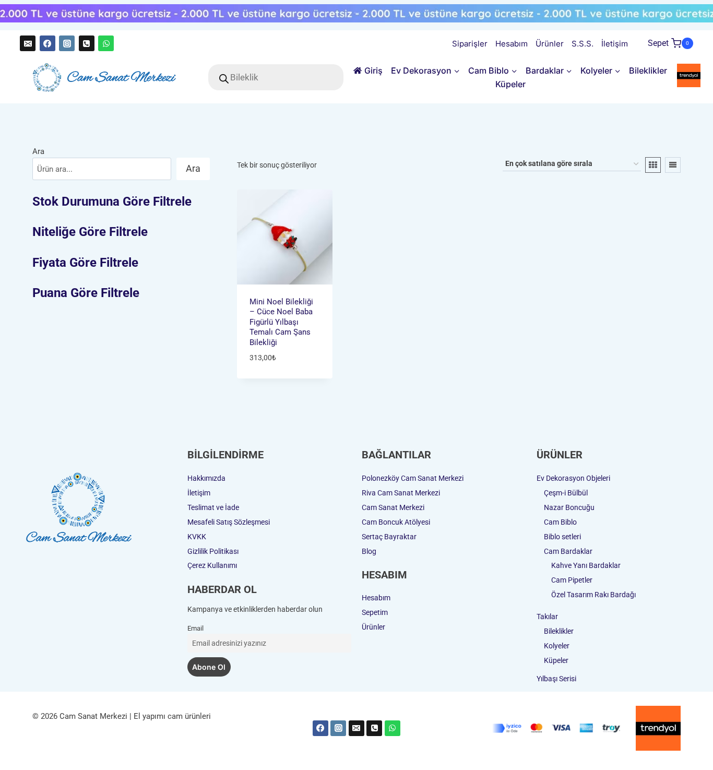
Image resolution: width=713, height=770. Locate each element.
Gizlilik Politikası (213, 551)
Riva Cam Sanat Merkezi (401, 493)
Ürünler (550, 44)
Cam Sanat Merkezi (393, 507)
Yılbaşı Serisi (556, 678)
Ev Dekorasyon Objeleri (573, 478)
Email (195, 628)
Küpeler (510, 84)
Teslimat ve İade (213, 507)
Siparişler (470, 44)
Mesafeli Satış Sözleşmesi (228, 522)
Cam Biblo (560, 522)
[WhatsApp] (106, 43)
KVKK (196, 536)
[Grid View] (653, 165)
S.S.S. (582, 44)
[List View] (673, 165)
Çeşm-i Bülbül (566, 493)
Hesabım (511, 44)
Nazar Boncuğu (569, 507)
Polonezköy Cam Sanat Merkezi (413, 478)
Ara (38, 151)
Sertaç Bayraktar (389, 536)
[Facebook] (47, 43)
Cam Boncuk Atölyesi (396, 522)
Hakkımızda (206, 478)
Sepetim (375, 612)
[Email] (27, 43)
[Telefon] (86, 43)
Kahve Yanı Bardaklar (586, 565)
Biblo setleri (562, 536)
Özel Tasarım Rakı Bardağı (593, 594)
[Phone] (374, 728)
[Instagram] (67, 43)
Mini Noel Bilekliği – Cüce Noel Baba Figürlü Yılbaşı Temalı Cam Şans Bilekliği (281, 322)
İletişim (614, 44)
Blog (369, 551)
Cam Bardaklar (568, 551)
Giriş (373, 70)
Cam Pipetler (571, 580)
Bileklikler (648, 70)
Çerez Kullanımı (212, 565)
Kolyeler (556, 646)
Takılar (547, 616)
